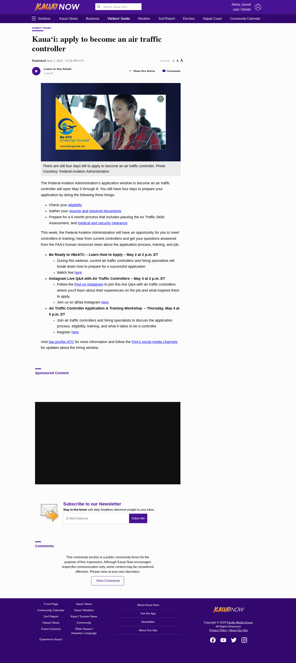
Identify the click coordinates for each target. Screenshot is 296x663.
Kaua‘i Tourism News (84, 616)
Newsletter (148, 621)
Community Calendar (245, 18)
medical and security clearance (102, 223)
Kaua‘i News (68, 18)
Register (246, 9)
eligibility (75, 205)
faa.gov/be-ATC (61, 342)
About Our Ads (148, 630)
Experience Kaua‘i (50, 639)
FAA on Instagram (89, 284)
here (78, 273)
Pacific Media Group (240, 622)
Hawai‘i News (41, 28)
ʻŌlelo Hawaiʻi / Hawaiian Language (84, 631)
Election (189, 18)
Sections (44, 18)
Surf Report (166, 18)
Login (236, 9)
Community (84, 622)
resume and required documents (95, 211)
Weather (144, 18)
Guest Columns (51, 628)
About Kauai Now (148, 605)
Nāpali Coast (212, 18)
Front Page (51, 604)
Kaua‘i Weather (84, 610)
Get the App (148, 613)
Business (92, 18)
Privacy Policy (218, 630)
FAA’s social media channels (155, 342)
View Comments (108, 580)
